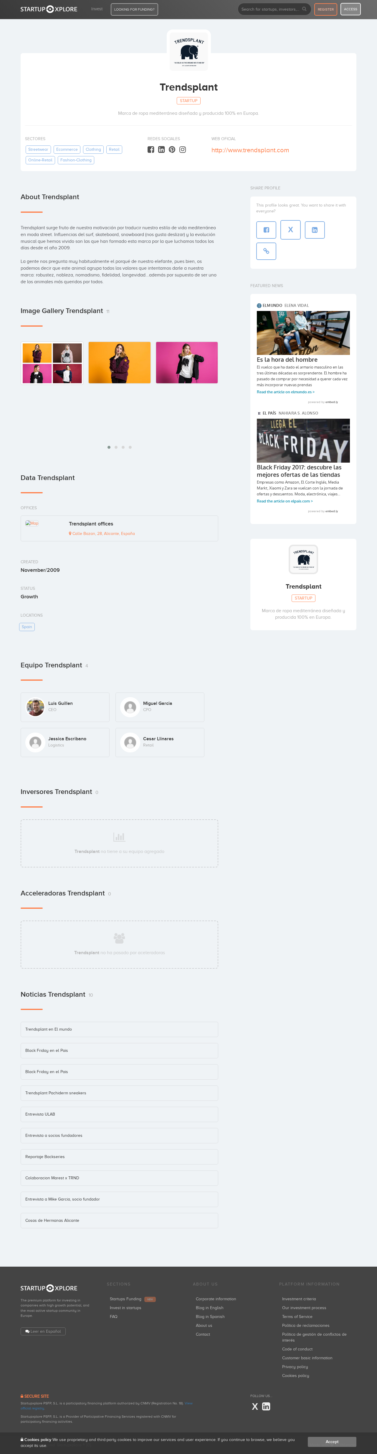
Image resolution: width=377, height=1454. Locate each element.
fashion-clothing (76, 160)
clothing (93, 149)
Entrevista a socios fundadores (53, 1135)
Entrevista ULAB (40, 1114)
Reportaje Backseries (45, 1157)
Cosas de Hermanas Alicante (52, 1220)
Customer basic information (307, 1358)
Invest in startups (125, 1308)
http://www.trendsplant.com (250, 150)
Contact (203, 1334)
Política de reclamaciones (306, 1325)
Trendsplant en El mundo (48, 1029)
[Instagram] (182, 149)
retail (114, 149)
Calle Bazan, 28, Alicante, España (103, 533)
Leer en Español (46, 1331)
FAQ (114, 1316)
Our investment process (304, 1308)
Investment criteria (299, 1299)
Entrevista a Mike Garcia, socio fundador (62, 1199)
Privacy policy (295, 1367)
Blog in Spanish (210, 1316)
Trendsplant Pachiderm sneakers (55, 1093)
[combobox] (274, 9)
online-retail (40, 160)
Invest (96, 8)
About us (204, 1325)
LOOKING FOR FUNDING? (134, 9)
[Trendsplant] (52, 363)
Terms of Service (297, 1316)
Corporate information (216, 1299)
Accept (332, 1441)
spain (27, 627)
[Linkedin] (161, 149)
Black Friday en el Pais (46, 1050)
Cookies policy (295, 1375)
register (326, 9)
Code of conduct (297, 1349)
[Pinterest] (172, 149)
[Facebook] (151, 149)
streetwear (38, 149)
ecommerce (67, 149)
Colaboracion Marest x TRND (52, 1178)
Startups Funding (131, 1299)
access (350, 9)
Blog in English (210, 1308)
